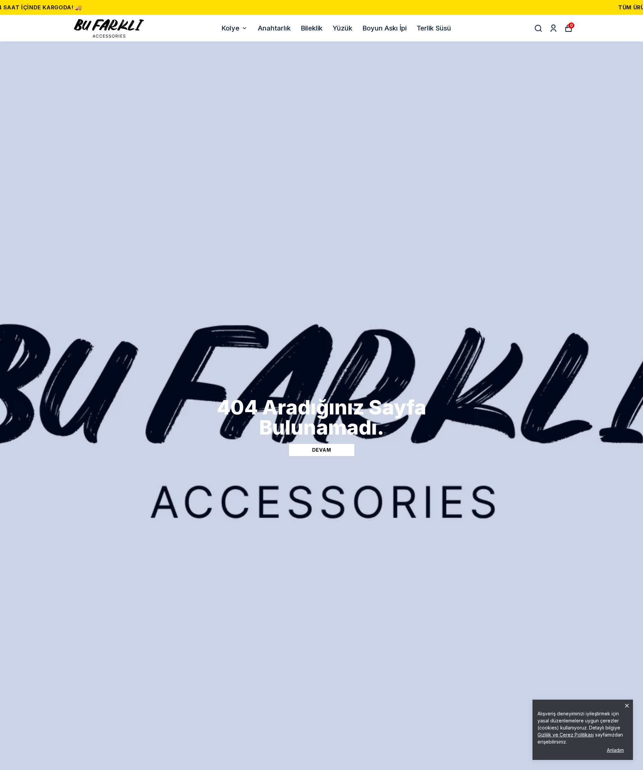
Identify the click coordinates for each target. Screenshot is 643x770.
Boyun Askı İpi (384, 28)
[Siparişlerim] (553, 28)
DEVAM (321, 450)
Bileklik (312, 28)
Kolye (230, 28)
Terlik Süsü (434, 28)
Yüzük (342, 28)
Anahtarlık (274, 28)
